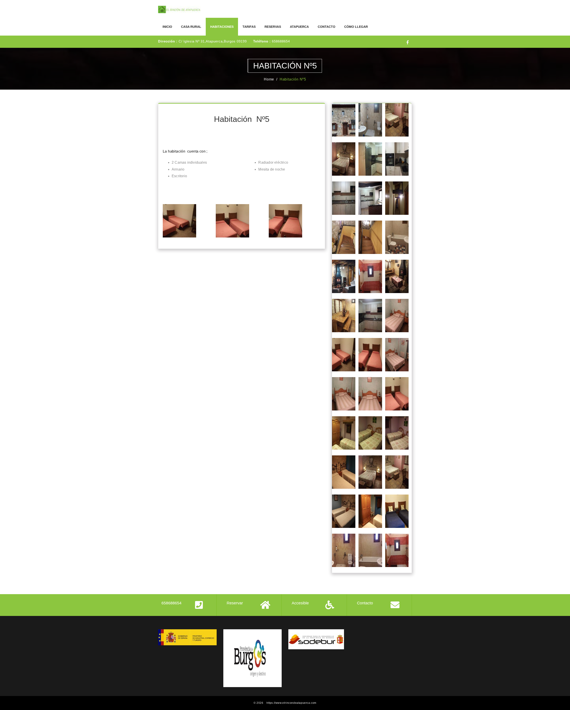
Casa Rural (191, 26)
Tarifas (249, 26)
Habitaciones (222, 26)
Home (269, 79)
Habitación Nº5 (293, 79)
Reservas (273, 26)
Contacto (326, 26)
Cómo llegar (356, 26)
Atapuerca (299, 26)
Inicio (167, 26)
